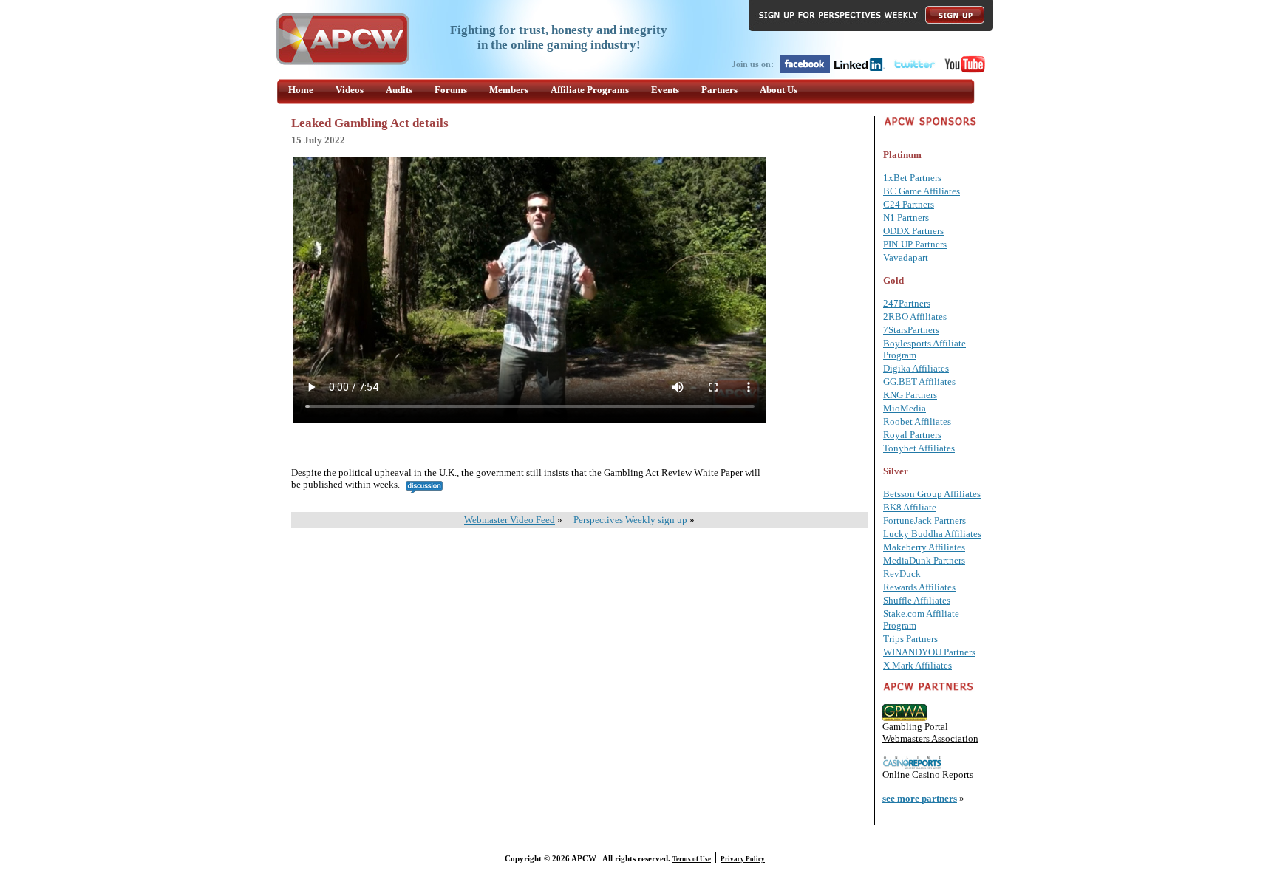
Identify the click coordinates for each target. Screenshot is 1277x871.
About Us (778, 89)
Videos (350, 89)
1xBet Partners (912, 177)
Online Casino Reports (927, 774)
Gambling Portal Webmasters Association (930, 732)
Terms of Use (691, 859)
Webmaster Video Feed (509, 519)
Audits (399, 89)
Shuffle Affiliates (916, 600)
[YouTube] (965, 70)
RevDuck (902, 573)
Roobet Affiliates (917, 421)
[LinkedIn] (859, 70)
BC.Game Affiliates (921, 191)
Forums (451, 89)
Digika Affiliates (916, 368)
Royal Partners (912, 434)
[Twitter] (914, 70)
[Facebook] (805, 70)
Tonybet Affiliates (919, 448)
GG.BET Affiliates (919, 381)
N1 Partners (906, 217)
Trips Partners (910, 638)
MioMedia (904, 408)
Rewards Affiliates (919, 586)
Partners (719, 89)
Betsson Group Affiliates (932, 493)
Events (665, 89)
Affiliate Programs (590, 89)
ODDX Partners (913, 230)
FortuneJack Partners (924, 520)
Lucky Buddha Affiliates (932, 533)
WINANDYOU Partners (929, 651)
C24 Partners (908, 204)
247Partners (906, 303)
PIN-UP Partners (915, 244)
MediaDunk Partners (924, 560)
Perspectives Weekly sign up (630, 519)
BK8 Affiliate (909, 507)
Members (508, 89)
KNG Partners (910, 394)
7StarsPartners (911, 329)
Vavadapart (905, 257)
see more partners (919, 798)
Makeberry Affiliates (924, 547)
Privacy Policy (743, 859)
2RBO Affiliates (915, 316)
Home (300, 89)
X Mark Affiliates (917, 665)
